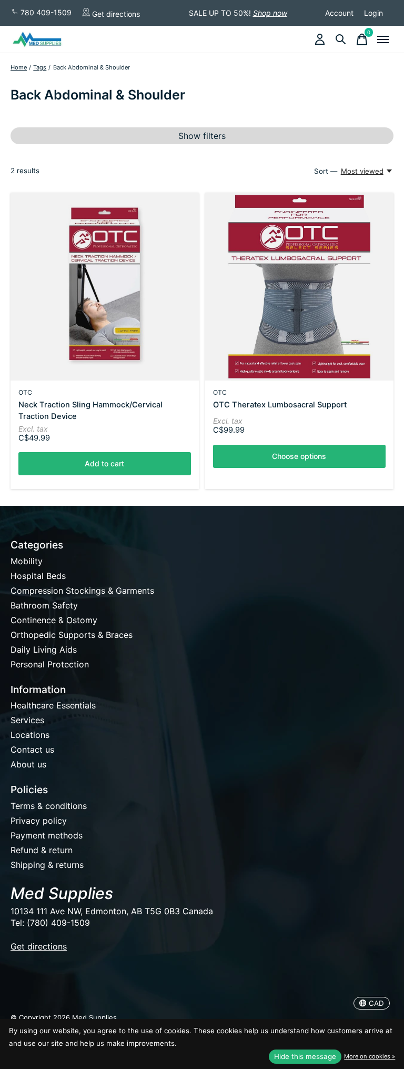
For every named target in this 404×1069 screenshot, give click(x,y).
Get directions (115, 13)
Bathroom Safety (44, 605)
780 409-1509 (45, 12)
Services (27, 720)
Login (373, 12)
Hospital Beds (38, 576)
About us (28, 764)
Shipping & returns (47, 865)
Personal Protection (50, 664)
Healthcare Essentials (53, 705)
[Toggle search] (340, 39)
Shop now (270, 12)
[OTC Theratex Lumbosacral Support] (299, 287)
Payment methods (47, 835)
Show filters (202, 136)
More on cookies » (369, 1056)
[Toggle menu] (382, 39)
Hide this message (305, 1056)
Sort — (325, 171)
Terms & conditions (49, 806)
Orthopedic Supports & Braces (72, 635)
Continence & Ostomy (54, 620)
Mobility (27, 561)
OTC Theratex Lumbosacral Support (280, 404)
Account (339, 12)
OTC (25, 392)
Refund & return (42, 850)
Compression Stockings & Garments (82, 590)
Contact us (32, 749)
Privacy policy (39, 820)
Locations (30, 735)
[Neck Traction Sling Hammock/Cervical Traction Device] (105, 287)
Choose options (299, 456)
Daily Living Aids (44, 649)
